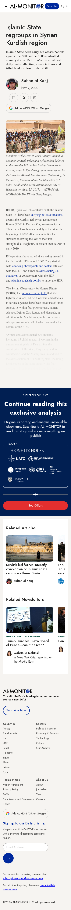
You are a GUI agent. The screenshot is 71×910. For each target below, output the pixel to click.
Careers (40, 799)
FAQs (6, 794)
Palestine (7, 753)
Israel (6, 748)
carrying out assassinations (46, 215)
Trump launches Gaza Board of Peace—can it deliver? (27, 643)
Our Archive (43, 748)
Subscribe (52, 6)
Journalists (41, 789)
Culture (40, 743)
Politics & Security (46, 728)
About (39, 785)
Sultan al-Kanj (34, 80)
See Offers (35, 505)
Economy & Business (47, 733)
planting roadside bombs (26, 280)
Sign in (64, 6)
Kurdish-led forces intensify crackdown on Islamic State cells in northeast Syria (26, 569)
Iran (5, 738)
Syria (6, 772)
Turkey (6, 728)
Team (39, 794)
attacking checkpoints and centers (32, 266)
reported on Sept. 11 (34, 293)
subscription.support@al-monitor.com (23, 878)
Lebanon (7, 767)
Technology (42, 738)
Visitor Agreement (13, 785)
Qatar (6, 762)
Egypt (6, 757)
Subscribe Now (16, 710)
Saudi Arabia (10, 733)
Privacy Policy (10, 789)
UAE (5, 743)
